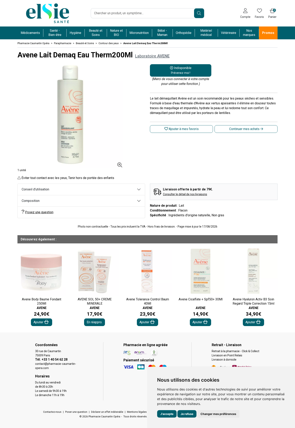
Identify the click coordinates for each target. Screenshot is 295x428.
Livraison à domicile (224, 359)
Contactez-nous (52, 412)
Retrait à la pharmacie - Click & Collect (235, 351)
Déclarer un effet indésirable (107, 412)
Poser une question (76, 412)
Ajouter (39, 322)
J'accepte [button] (166, 414)
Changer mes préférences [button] (218, 414)
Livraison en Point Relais (227, 355)
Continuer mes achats (244, 129)
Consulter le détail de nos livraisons (185, 194)
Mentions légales (137, 412)
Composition (31, 201)
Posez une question (39, 212)
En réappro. (94, 322)
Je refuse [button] (187, 414)
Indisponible (181, 70)
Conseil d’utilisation (35, 189)
